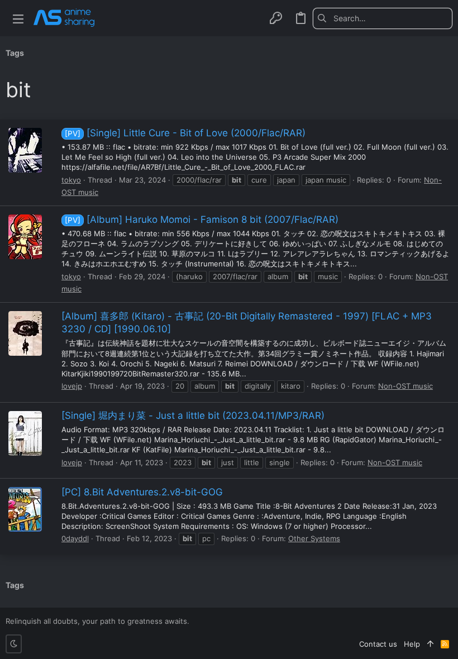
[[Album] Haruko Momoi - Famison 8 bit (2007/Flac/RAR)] (25, 236)
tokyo (71, 179)
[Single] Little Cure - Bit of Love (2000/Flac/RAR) (185, 133)
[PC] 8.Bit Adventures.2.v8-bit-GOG (142, 492)
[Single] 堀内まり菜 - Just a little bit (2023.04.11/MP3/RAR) (193, 415)
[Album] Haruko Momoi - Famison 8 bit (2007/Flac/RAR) (201, 219)
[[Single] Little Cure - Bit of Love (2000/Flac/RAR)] (25, 150)
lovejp (71, 385)
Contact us (378, 643)
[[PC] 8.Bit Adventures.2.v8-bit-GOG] (25, 509)
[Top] (430, 644)
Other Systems (314, 538)
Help (412, 643)
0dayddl (75, 538)
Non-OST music (405, 385)
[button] (18, 18)
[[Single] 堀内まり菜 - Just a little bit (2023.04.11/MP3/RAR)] (25, 433)
